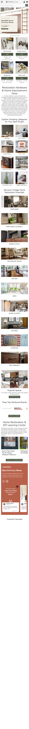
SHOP (7, 54)
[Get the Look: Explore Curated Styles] (14, 379)
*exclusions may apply (14, 35)
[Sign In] (24, 2)
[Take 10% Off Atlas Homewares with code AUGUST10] (7, 43)
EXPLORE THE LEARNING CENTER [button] (14, 460)
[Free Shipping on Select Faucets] (22, 67)
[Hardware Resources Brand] (18, 408)
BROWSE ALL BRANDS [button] (14, 416)
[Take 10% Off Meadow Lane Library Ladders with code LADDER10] (7, 67)
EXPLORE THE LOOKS (14, 396)
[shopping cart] (26, 2)
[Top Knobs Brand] (6, 408)
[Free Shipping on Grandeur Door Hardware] (22, 43)
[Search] (26, 5)
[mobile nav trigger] (2, 2)
